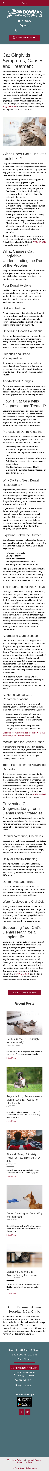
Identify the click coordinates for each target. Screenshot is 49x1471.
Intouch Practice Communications (29, 1461)
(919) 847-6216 (9, 106)
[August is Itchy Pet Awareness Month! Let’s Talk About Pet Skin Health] (24, 1079)
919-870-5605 (24, 1386)
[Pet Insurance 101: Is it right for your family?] (24, 1022)
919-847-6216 (25, 1380)
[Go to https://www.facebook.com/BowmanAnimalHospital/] (21, 1412)
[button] (24, 21)
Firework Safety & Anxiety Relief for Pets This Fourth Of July (24, 1157)
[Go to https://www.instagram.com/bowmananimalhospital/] (27, 1412)
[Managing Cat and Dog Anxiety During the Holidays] (24, 1255)
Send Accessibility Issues (25, 1468)
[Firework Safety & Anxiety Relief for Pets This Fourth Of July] (24, 1140)
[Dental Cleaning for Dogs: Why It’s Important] (24, 1197)
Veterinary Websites (16, 1460)
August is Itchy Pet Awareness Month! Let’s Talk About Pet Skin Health (24, 1100)
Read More (11, 1058)
